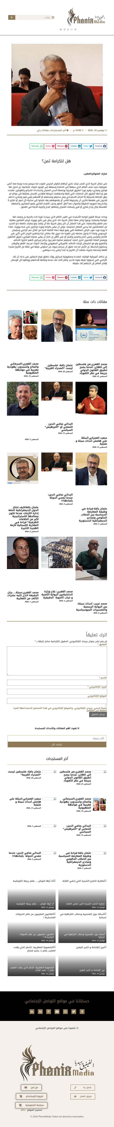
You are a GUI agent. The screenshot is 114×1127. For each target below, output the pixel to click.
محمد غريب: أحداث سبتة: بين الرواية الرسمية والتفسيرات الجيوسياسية (91, 606)
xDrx (23, 1110)
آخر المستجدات (58, 130)
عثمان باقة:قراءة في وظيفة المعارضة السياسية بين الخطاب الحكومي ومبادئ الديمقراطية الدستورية (93, 514)
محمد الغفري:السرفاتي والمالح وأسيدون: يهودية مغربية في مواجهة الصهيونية (23, 368)
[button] (100, 146)
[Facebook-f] (82, 1011)
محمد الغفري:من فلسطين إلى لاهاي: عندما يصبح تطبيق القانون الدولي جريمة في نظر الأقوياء (91, 369)
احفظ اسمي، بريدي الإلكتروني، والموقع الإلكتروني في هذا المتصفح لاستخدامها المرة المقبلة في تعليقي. (60, 709)
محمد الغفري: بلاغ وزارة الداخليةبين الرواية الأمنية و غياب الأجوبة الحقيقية (57, 594)
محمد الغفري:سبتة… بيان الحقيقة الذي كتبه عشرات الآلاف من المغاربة (23, 595)
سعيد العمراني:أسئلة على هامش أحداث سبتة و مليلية (91, 441)
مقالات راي (43, 130)
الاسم (103, 678)
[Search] (11, 17)
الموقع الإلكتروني (97, 696)
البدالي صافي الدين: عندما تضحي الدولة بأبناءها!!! (60, 497)
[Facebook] (75, 29)
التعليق (102, 644)
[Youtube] (56, 1011)
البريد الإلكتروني (97, 687)
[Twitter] (73, 1011)
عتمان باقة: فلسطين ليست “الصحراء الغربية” (58, 367)
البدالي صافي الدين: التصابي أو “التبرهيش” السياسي (59, 427)
